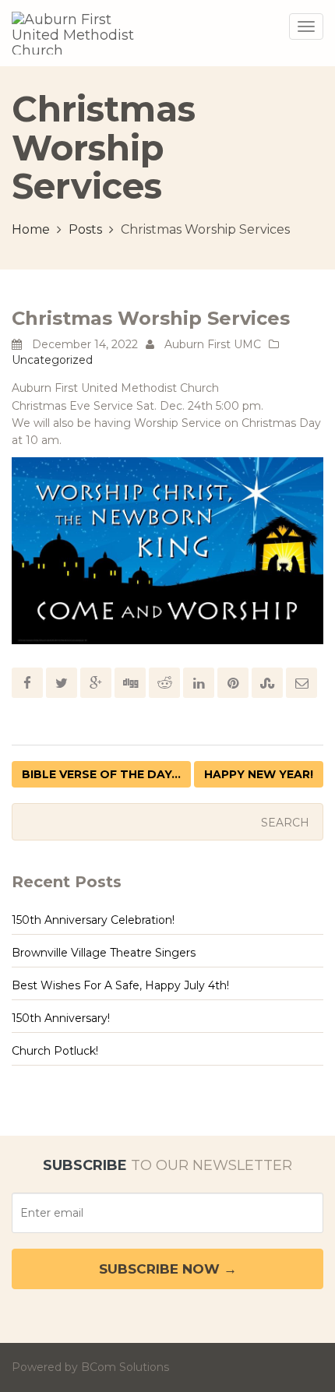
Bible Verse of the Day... (101, 774)
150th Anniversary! (61, 1018)
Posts (85, 229)
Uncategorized (52, 360)
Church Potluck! (55, 1051)
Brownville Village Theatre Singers (104, 953)
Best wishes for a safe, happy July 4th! (120, 985)
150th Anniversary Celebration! (93, 920)
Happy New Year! (258, 774)
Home (31, 229)
